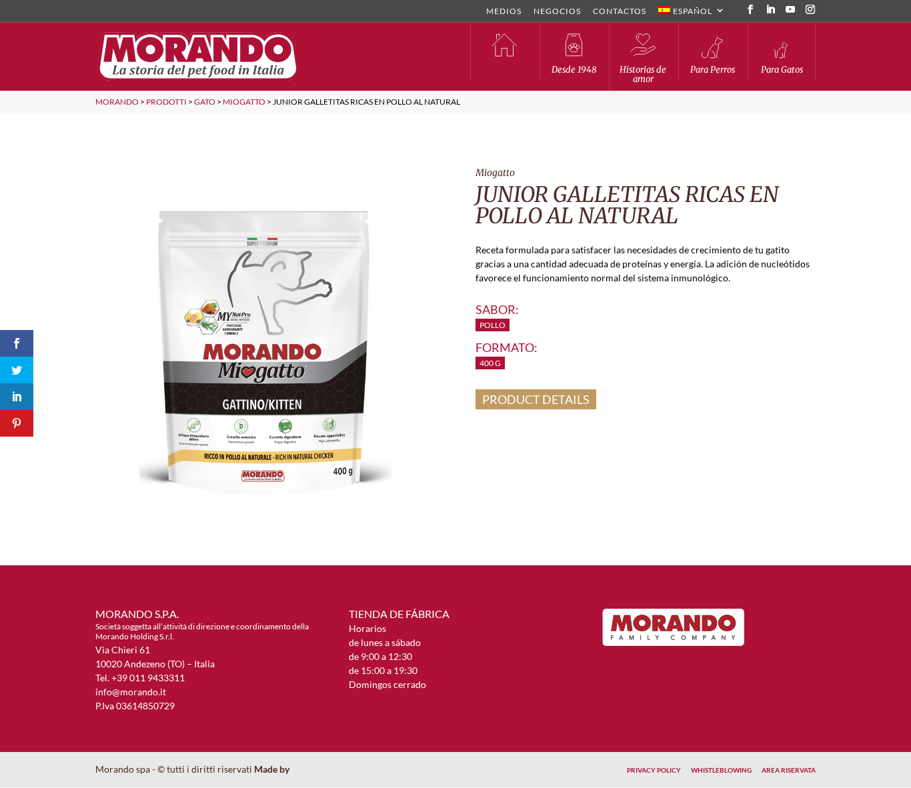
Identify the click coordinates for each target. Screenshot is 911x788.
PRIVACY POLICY (654, 770)
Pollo (493, 325)
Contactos (619, 11)
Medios (504, 11)
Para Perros (712, 69)
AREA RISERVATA (789, 770)
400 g (490, 363)
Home (504, 51)
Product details (536, 399)
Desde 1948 (574, 69)
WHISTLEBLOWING (721, 770)
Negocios (557, 11)
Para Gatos (782, 69)
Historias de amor (643, 74)
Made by (272, 769)
